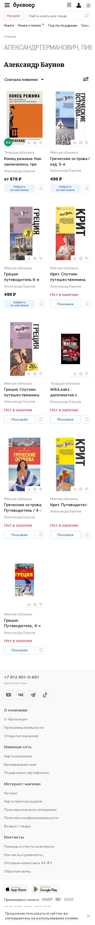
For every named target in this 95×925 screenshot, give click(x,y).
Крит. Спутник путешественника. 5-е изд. (68, 277)
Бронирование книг (20, 764)
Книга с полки (31, 25)
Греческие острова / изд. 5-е (70, 161)
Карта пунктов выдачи (23, 801)
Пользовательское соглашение (30, 809)
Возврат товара (17, 826)
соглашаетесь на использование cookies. (42, 918)
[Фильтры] (86, 79)
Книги (9, 25)
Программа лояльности (24, 727)
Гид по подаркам (62, 25)
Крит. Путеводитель (69, 504)
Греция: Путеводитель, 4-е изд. (22, 623)
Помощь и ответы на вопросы (29, 846)
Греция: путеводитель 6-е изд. (21, 277)
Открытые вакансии (21, 736)
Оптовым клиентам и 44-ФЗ (28, 863)
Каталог (14, 15)
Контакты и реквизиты (23, 854)
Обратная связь (17, 871)
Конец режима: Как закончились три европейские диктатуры (22, 161)
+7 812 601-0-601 (21, 677)
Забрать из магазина (19, 188)
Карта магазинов (18, 756)
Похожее (65, 304)
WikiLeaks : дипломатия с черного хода (63, 392)
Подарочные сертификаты (26, 772)
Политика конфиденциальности (31, 817)
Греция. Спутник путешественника (21, 392)
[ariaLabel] (88, 915)
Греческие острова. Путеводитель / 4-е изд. (23, 507)
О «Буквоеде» (16, 719)
